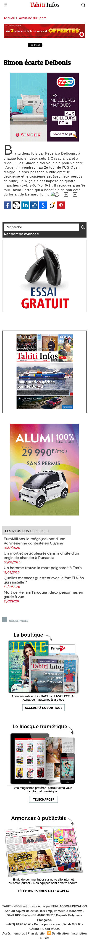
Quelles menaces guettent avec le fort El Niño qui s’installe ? (44, 580)
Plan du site (36, 933)
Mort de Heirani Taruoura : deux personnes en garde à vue (43, 594)
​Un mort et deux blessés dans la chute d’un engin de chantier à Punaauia (41, 555)
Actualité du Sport (32, 18)
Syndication (60, 933)
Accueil (9, 18)
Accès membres (13, 933)
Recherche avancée (21, 234)
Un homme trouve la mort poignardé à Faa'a (43, 568)
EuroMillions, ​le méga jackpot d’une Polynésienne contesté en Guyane (34, 541)
